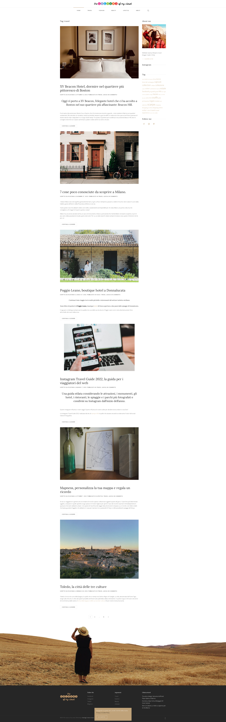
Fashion (101, 10)
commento (153, 89)
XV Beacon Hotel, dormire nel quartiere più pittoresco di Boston (92, 88)
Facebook (90, 696)
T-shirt (148, 110)
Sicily (99, 294)
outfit (155, 97)
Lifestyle (126, 10)
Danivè (158, 89)
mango (150, 94)
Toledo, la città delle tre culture (83, 587)
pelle (159, 98)
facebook (145, 91)
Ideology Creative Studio (88, 717)
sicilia (144, 110)
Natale (155, 94)
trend (151, 113)
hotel (92, 306)
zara (156, 113)
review (157, 101)
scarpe (151, 104)
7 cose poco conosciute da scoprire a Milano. (93, 192)
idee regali (163, 91)
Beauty (113, 10)
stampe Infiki (95, 413)
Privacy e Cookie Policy (102, 713)
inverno (144, 94)
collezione (159, 85)
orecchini (149, 98)
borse (159, 79)
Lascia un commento (110, 94)
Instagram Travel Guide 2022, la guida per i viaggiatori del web (91, 381)
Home (78, 10)
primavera (145, 101)
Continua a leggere (68, 126)
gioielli (153, 91)
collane (153, 85)
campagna (151, 82)
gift (150, 91)
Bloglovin (90, 704)
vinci (154, 113)
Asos (143, 79)
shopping (157, 105)
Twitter (89, 701)
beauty (151, 79)
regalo (152, 101)
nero (159, 94)
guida (156, 91)
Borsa (154, 79)
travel (153, 110)
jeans (147, 94)
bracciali (144, 82)
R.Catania (71, 94)
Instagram (90, 699)
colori (147, 88)
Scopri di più (149, 59)
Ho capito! (101, 717)
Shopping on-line (147, 108)
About (138, 10)
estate (163, 88)
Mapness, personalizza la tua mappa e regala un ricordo (95, 490)
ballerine (147, 79)
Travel (89, 10)
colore (143, 88)
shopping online (158, 108)
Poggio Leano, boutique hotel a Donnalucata (92, 290)
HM (159, 91)
